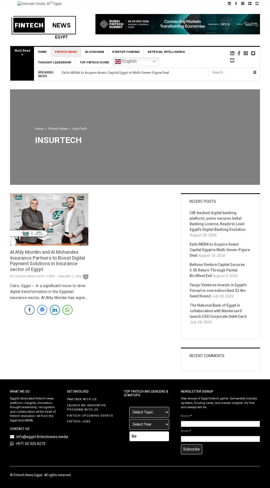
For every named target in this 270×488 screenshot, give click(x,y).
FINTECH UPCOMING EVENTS (90, 415)
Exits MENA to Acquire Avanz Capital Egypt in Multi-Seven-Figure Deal (115, 72)
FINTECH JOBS (78, 421)
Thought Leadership (54, 62)
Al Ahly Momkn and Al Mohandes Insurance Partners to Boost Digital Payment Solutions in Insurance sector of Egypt (47, 261)
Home (42, 52)
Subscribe (191, 449)
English (129, 61)
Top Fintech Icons (94, 62)
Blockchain (94, 52)
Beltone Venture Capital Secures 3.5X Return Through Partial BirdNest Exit (217, 270)
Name (186, 416)
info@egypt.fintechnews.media (42, 437)
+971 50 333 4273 (30, 443)
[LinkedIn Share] (55, 310)
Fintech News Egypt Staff (35, 276)
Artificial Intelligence (166, 52)
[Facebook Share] (30, 310)
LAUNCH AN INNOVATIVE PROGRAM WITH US (86, 407)
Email (186, 431)
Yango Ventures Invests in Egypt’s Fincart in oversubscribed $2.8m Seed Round (218, 290)
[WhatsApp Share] (67, 310)
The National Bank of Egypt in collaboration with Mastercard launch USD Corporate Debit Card (218, 311)
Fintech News (66, 52)
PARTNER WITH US (82, 399)
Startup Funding (125, 52)
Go (134, 436)
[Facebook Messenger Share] (42, 310)
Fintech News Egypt (27, 475)
